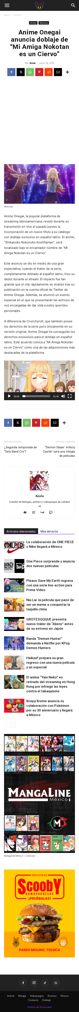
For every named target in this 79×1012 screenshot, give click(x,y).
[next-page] (13, 725)
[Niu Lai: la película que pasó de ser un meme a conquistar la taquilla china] (14, 605)
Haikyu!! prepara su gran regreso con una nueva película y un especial (50, 662)
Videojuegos (37, 996)
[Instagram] (35, 512)
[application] (39, 380)
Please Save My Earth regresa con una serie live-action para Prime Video (49, 585)
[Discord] (26, 512)
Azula (33, 62)
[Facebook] (11, 72)
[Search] (73, 5)
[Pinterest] (39, 72)
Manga (22, 996)
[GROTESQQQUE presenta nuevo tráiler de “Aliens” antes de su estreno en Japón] (14, 624)
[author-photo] (39, 490)
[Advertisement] (39, 123)
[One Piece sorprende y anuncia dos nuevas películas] (14, 566)
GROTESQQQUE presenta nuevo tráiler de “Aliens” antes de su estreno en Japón (49, 624)
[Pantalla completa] (70, 396)
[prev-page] (6, 725)
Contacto (33, 1000)
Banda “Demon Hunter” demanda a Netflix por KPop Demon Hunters (48, 643)
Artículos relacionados (21, 531)
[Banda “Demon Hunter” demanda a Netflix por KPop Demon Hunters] (14, 643)
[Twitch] (52, 512)
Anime (17, 15)
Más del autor (49, 531)
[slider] (36, 396)
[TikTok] (45, 983)
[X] (21, 72)
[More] (67, 72)
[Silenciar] (63, 396)
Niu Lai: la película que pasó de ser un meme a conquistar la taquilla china (50, 604)
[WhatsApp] (30, 72)
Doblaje (46, 1000)
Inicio (7, 15)
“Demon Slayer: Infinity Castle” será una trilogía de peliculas (59, 452)
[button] (6, 5)
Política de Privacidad (39, 1007)
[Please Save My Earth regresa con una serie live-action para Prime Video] (14, 585)
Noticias (44, 22)
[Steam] (43, 512)
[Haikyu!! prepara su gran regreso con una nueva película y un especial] (14, 663)
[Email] (58, 72)
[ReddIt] (49, 72)
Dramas (52, 996)
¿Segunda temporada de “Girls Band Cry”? (20, 449)
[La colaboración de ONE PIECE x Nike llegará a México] (14, 547)
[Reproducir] (9, 396)
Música (65, 996)
